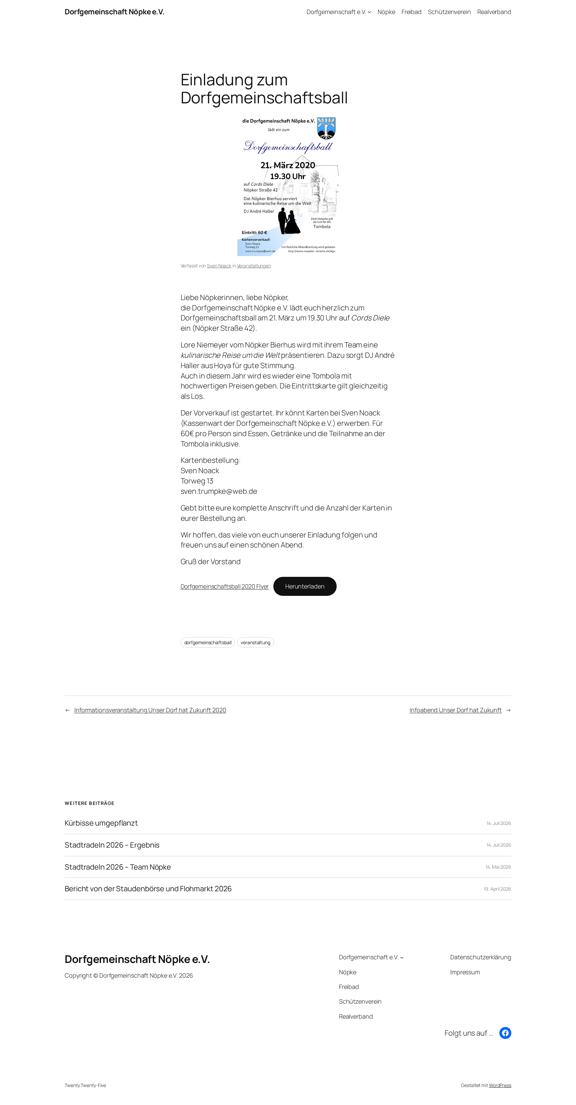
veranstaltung (255, 642)
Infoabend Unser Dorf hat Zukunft (456, 710)
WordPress (500, 1085)
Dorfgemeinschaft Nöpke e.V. (115, 12)
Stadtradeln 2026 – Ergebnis (112, 845)
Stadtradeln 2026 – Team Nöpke (118, 867)
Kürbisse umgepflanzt (101, 823)
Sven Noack (219, 265)
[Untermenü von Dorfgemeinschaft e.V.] (369, 12)
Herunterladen (305, 586)
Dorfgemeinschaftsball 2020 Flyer (225, 586)
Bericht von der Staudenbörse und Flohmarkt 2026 (148, 889)
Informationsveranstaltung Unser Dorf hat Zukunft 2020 (150, 710)
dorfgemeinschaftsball (208, 642)
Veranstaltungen (254, 265)
